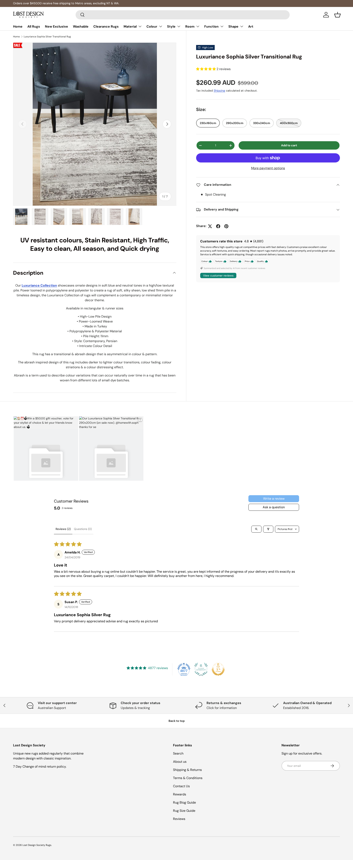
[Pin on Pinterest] (226, 226)
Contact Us (181, 786)
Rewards (179, 794)
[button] (337, 14)
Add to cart (289, 145)
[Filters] (268, 529)
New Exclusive (56, 26)
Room (189, 26)
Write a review (274, 498)
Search (178, 753)
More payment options (268, 168)
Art (250, 26)
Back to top (177, 721)
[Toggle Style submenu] (178, 26)
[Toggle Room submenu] (197, 26)
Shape (233, 26)
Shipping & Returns (187, 770)
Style (171, 26)
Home (17, 26)
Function (211, 26)
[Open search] (256, 529)
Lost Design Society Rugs (36, 845)
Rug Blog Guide (184, 802)
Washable (80, 26)
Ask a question (274, 507)
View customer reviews (218, 276)
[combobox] (183, 14)
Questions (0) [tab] (83, 529)
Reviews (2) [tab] (63, 529)
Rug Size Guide (184, 810)
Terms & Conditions (187, 778)
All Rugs (33, 26)
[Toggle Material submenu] (139, 26)
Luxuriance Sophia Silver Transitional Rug (47, 36)
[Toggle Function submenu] (221, 26)
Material (130, 26)
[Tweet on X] (210, 226)
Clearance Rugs (106, 26)
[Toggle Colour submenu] (160, 26)
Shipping (219, 90)
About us (180, 761)
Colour (151, 26)
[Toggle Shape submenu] (241, 26)
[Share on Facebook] (218, 226)
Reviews (179, 819)
